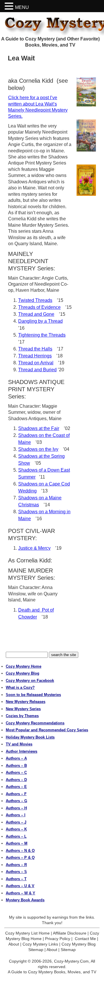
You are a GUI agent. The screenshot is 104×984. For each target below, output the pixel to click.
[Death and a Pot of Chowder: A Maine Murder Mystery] (86, 91)
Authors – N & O (20, 850)
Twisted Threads (35, 300)
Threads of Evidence (39, 307)
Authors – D (16, 780)
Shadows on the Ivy (38, 449)
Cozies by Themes (22, 716)
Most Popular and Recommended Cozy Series (47, 730)
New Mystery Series (23, 709)
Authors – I (15, 815)
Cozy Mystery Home (23, 666)
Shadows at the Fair (38, 428)
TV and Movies (19, 744)
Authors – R (16, 865)
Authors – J (16, 822)
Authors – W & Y (20, 893)
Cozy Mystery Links (40, 944)
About (13, 944)
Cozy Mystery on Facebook (30, 680)
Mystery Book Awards (25, 900)
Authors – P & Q (20, 857)
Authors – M (16, 843)
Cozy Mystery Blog (22, 673)
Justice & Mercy (34, 548)
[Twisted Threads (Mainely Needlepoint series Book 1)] (86, 135)
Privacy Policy (57, 938)
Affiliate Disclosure (69, 933)
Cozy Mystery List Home (27, 933)
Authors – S (16, 871)
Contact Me (85, 938)
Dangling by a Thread (40, 321)
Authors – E (16, 786)
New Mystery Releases (25, 701)
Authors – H (16, 808)
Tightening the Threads (42, 335)
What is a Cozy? (20, 687)
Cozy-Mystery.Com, (72, 961)
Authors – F (16, 794)
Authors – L (16, 836)
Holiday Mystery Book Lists (30, 737)
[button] (10, 6)
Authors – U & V (20, 886)
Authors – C (16, 772)
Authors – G (16, 801)
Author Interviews (21, 751)
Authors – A (16, 758)
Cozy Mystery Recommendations (35, 723)
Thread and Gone (36, 314)
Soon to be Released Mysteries (33, 695)
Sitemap (68, 949)
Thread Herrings (35, 355)
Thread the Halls (35, 348)
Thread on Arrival (35, 362)
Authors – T (16, 879)
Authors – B (16, 765)
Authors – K (16, 829)
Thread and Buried (37, 369)
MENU (22, 7)
